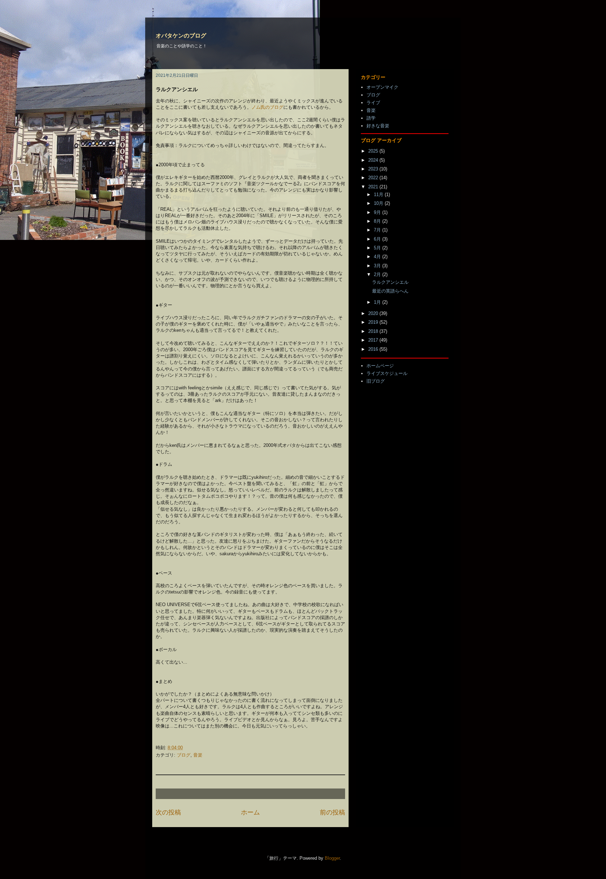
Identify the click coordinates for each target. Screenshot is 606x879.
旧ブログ (375, 381)
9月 (378, 212)
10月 (379, 203)
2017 (373, 340)
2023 (373, 169)
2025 (373, 151)
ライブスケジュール (387, 373)
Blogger (332, 858)
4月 (378, 256)
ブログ (183, 755)
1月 (378, 302)
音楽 (197, 755)
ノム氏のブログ (267, 107)
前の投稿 (332, 812)
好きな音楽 (377, 125)
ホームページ (380, 365)
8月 (378, 221)
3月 (378, 265)
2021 (373, 186)
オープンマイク (382, 87)
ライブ (373, 102)
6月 (378, 239)
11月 (379, 194)
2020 (373, 313)
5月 (378, 247)
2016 (373, 349)
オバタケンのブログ (181, 36)
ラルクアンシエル (390, 282)
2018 (373, 331)
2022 (373, 177)
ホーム (250, 812)
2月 (378, 274)
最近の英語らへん (390, 291)
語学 (371, 118)
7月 (378, 230)
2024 (373, 160)
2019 (373, 322)
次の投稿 (168, 812)
